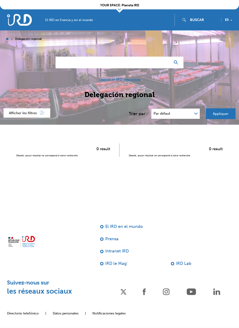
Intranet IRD (117, 251)
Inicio (7, 39)
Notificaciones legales (109, 313)
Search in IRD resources (120, 79)
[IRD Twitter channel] (123, 291)
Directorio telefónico (23, 313)
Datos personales (65, 313)
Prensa (112, 239)
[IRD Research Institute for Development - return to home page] (21, 241)
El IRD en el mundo (124, 226)
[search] (204, 20)
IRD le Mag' (116, 263)
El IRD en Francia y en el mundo (69, 20)
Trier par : (138, 114)
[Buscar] (177, 62)
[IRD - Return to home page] (19, 19)
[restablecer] (165, 62)
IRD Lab (183, 263)
